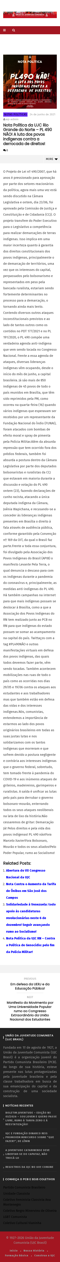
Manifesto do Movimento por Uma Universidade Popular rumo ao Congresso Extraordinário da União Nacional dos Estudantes (30, 1008)
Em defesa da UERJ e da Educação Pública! (30, 984)
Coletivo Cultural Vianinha (22, 1223)
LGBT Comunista (15, 1217)
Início (14, 1250)
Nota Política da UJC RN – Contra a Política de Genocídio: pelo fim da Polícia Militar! (30, 945)
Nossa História (34, 1250)
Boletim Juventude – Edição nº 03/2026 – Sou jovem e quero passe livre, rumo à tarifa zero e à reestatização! (31, 1118)
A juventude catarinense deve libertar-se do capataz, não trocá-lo (27, 1154)
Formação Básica (16, 1255)
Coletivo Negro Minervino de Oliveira (30, 1211)
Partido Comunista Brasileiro (24, 1187)
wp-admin (12, 119)
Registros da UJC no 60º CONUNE (29, 1166)
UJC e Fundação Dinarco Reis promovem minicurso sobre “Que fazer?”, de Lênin (29, 1137)
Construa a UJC (44, 1255)
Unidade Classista (16, 1193)
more (50, 159)
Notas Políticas (15, 114)
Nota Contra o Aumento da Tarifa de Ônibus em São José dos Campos (31, 891)
